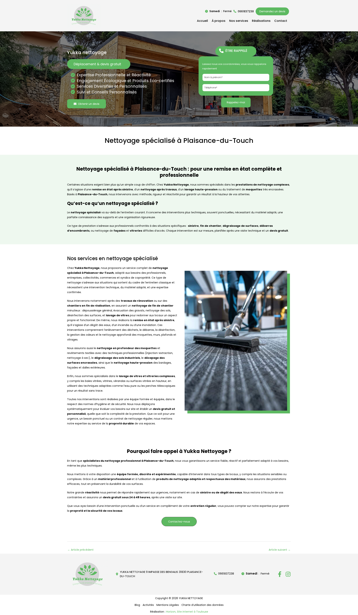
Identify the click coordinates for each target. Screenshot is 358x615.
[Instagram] (288, 574)
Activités (148, 605)
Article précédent (80, 550)
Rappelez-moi (236, 102)
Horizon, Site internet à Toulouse (187, 612)
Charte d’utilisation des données (202, 605)
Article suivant (280, 550)
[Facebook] (279, 574)
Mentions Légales (167, 605)
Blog (137, 605)
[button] (218, 11)
